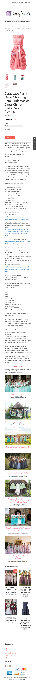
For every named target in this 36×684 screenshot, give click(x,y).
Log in (9, 3)
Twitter (6, 666)
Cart (29, 3)
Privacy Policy (9, 655)
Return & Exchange (10, 653)
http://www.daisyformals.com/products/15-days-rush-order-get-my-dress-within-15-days (17, 269)
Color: (6, 123)
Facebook (9, 666)
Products (12, 26)
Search (7, 648)
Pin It (14, 119)
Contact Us (34, 142)
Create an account (17, 3)
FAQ (6, 658)
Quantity (7, 129)
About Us (7, 650)
